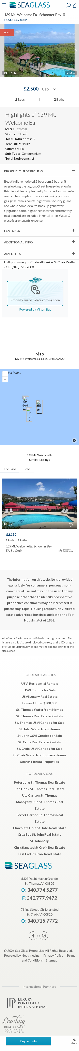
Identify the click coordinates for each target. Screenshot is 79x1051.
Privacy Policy (53, 955)
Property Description (23, 171)
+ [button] (5, 374)
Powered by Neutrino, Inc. (22, 955)
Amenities (12, 254)
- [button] (5, 379)
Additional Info (18, 242)
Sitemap (51, 960)
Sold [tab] (26, 469)
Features (12, 230)
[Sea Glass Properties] (29, 8)
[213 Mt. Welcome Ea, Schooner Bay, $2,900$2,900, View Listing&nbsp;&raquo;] (39, 407)
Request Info (28, 1041)
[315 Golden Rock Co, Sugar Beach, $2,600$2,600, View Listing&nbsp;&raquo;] (26, 403)
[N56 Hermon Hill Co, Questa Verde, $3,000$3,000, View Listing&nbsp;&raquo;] (29, 414)
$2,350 (11, 534)
